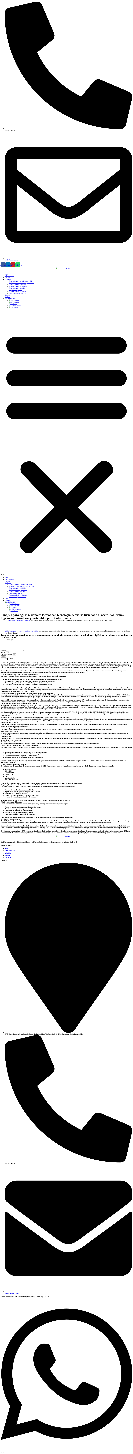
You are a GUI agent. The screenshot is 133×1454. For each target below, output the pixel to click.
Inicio (6, 274)
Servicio (7, 277)
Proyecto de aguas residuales (17, 293)
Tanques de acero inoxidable (17, 284)
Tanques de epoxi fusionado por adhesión (21, 283)
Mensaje (3, 650)
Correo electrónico (7, 654)
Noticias (7, 295)
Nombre (3, 652)
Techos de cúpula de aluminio (18, 291)
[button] (66, 442)
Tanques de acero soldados (17, 288)
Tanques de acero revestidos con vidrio (20, 281)
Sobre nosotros (9, 276)
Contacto (7, 297)
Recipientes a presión (15, 290)
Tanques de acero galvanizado (18, 286)
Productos (8, 279)
